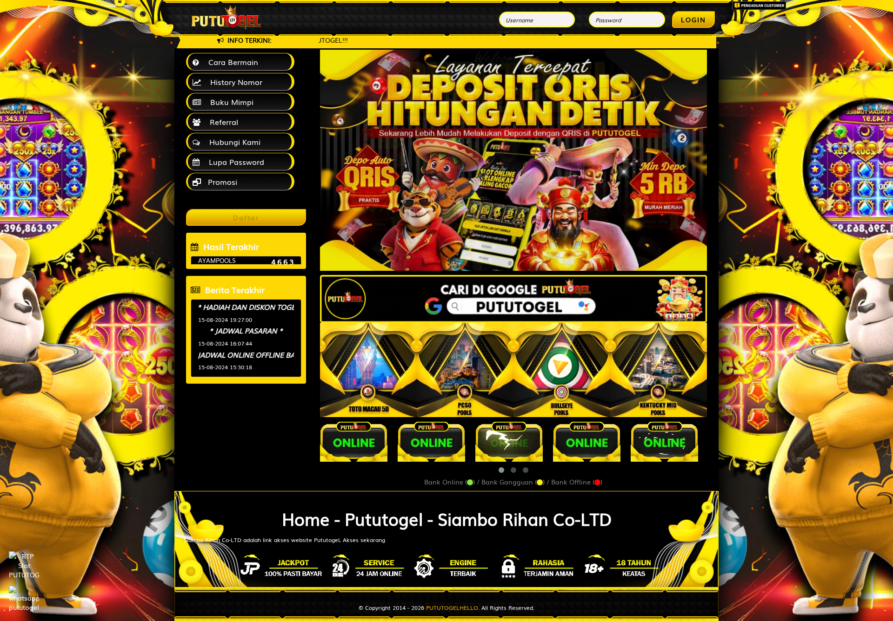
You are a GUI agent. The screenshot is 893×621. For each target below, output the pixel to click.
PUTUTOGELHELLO (452, 607)
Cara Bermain (231, 61)
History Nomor (234, 81)
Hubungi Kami (232, 141)
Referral (221, 121)
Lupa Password (234, 161)
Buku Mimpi (229, 101)
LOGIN (693, 19)
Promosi (221, 181)
